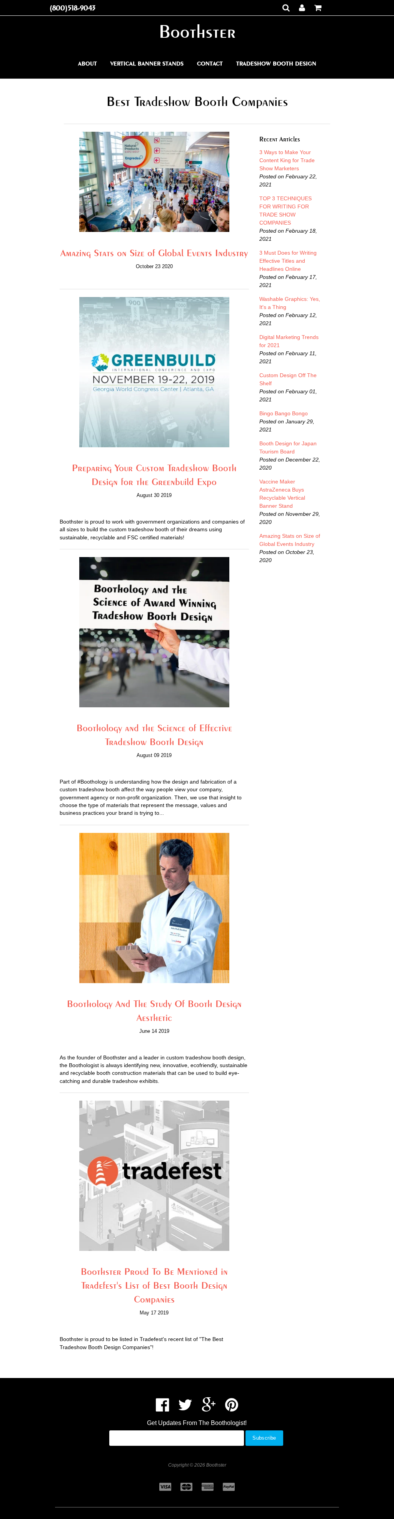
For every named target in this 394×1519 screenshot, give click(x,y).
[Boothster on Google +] (209, 1408)
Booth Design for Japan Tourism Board (288, 447)
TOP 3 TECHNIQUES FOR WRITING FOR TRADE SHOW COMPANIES (285, 210)
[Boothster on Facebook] (162, 1408)
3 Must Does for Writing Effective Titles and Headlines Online (288, 261)
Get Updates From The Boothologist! (197, 1423)
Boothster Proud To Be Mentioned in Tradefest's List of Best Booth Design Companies (154, 1285)
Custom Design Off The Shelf (288, 379)
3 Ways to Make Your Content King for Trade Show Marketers (287, 160)
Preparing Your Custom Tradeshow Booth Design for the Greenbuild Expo (154, 474)
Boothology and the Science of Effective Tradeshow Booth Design (154, 734)
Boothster (197, 31)
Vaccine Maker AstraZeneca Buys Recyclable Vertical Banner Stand (282, 493)
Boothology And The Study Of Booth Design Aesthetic (154, 1010)
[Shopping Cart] (318, 7)
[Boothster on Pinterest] (231, 1408)
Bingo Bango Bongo (283, 413)
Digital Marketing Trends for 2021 (289, 341)
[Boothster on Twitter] (185, 1408)
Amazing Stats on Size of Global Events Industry (154, 252)
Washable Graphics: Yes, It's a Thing (289, 303)
